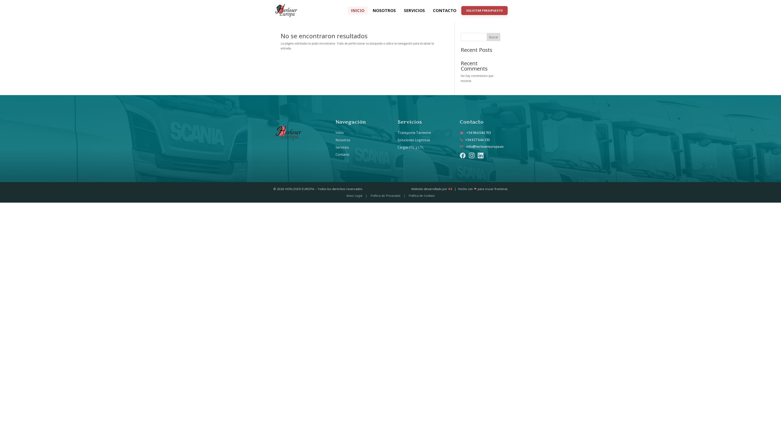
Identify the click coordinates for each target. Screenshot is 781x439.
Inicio (357, 10)
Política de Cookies (422, 195)
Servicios (414, 10)
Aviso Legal (354, 195)
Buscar (493, 37)
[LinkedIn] (480, 155)
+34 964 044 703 (478, 132)
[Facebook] (463, 155)
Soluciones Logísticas (414, 140)
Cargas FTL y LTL (411, 147)
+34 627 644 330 (477, 140)
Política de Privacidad (385, 195)
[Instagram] (471, 155)
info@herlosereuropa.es (485, 146)
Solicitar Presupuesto (484, 10)
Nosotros (384, 10)
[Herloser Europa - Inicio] (286, 10)
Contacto (444, 10)
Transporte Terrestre (414, 132)
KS (450, 189)
